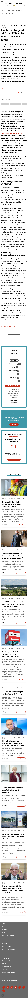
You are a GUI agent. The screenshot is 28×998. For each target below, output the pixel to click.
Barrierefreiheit (6, 961)
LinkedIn (24, 987)
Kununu (4, 991)
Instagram (12, 987)
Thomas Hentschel (13, 381)
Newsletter (5, 938)
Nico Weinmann (13, 374)
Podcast (4, 943)
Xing (20, 987)
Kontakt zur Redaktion (8, 935)
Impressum (5, 929)
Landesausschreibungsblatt (9, 980)
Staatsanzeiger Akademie (9, 975)
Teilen (21, 92)
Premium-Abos (13, 436)
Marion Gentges (13, 370)
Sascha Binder (13, 377)
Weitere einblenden (12, 385)
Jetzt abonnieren (14, 459)
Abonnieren (14, 424)
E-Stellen (4, 963)
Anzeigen (4, 978)
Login (3, 932)
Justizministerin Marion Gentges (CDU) (12, 133)
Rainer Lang (5, 88)
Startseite (10, 10)
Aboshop (4, 940)
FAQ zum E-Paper (6, 946)
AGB (3, 924)
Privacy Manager (6, 952)
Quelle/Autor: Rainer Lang (8, 326)
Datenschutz (5, 926)
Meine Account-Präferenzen (14, 401)
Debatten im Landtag (17, 10)
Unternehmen (5, 958)
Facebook (4, 987)
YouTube (16, 987)
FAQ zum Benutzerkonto (8, 949)
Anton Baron (13, 360)
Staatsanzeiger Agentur (8, 972)
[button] (2, 995)
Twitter (8, 987)
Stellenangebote (6, 966)
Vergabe (4, 969)
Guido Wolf (13, 367)
